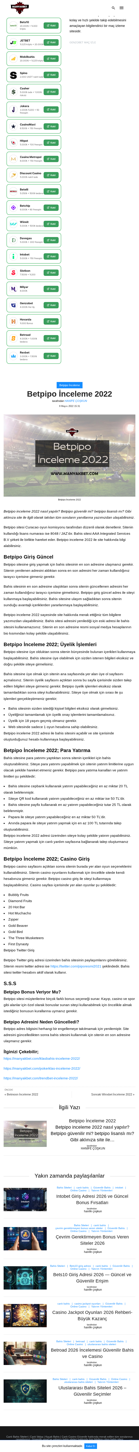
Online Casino (78, 1190)
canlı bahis (82, 1187)
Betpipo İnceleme (69, 385)
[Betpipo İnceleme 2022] (25, 1134)
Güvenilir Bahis (102, 1187)
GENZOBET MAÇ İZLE (83, 42)
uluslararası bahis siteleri (102, 1344)
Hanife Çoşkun (76, 400)
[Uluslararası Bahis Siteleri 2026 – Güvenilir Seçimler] (25, 1391)
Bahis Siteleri (64, 1187)
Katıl (52, 25)
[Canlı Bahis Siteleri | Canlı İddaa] (19, 8)
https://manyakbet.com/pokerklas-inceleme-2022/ (42, 1068)
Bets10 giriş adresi (80, 1265)
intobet (119, 1187)
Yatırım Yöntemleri (101, 1190)
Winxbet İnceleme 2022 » (112, 1094)
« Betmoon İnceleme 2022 (21, 1094)
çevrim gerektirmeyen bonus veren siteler (79, 1228)
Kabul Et (90, 1446)
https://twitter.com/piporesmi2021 (75, 966)
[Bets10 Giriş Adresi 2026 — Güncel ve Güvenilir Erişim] (25, 1278)
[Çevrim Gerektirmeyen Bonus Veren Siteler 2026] (25, 1238)
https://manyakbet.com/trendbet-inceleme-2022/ (41, 1078)
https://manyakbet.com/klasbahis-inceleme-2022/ (42, 1058)
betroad (80, 1341)
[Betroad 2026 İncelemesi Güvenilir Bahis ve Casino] (25, 1353)
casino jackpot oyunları (87, 1303)
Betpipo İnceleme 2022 (92, 1120)
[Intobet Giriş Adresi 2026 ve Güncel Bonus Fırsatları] (25, 1199)
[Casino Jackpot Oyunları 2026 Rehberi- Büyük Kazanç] (25, 1315)
